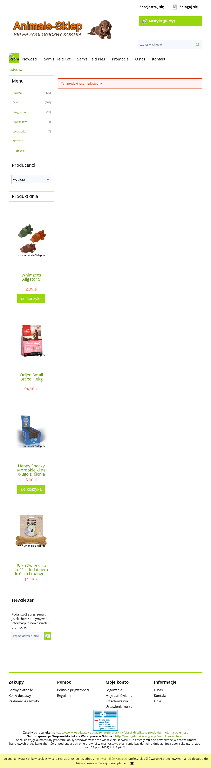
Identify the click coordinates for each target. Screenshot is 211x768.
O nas (158, 690)
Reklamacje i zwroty (24, 701)
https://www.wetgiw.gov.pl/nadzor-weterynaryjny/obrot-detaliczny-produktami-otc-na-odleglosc (122, 732)
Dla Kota (18, 102)
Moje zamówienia (119, 695)
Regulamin (65, 695)
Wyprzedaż (19, 131)
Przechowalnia (117, 701)
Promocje (19, 150)
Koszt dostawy (20, 695)
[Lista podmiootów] (105, 720)
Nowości (18, 141)
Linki (157, 701)
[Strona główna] (62, 27)
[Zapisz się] (47, 636)
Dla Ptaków (20, 122)
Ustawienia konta (119, 706)
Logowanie (114, 690)
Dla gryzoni (19, 112)
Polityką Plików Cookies (111, 759)
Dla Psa (17, 93)
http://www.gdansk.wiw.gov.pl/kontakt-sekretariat (149, 736)
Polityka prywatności (73, 690)
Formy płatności (21, 690)
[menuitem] (30, 59)
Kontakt (160, 695)
